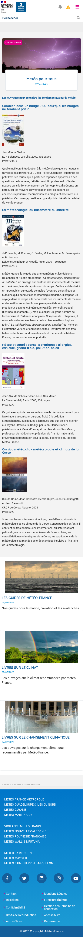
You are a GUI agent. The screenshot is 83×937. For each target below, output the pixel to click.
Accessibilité (52, 915)
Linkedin (42, 878)
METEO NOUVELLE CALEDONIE (25, 831)
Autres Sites (14, 921)
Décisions (12, 899)
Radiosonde (52, 921)
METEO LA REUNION (18, 853)
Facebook (7, 878)
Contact (11, 893)
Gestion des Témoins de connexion (59, 907)
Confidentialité (15, 907)
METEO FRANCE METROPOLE (24, 799)
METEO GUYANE (15, 809)
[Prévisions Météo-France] (21, 7)
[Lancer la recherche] (78, 17)
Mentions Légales (55, 893)
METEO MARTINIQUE (18, 814)
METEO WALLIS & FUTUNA (22, 841)
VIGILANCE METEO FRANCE (23, 826)
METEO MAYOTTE (16, 858)
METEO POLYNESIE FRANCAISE (25, 836)
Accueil (5, 784)
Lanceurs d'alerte (55, 899)
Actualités (16, 784)
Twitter (24, 878)
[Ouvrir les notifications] (60, 6)
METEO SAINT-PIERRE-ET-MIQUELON (28, 863)
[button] (77, 7)
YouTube (76, 878)
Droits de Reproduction (21, 915)
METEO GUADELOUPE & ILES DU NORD (30, 804)
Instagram (59, 878)
